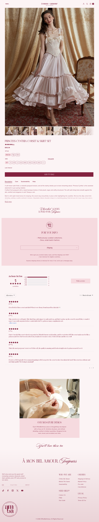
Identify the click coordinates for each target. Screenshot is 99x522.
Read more (8, 201)
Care (16, 181)
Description (8, 181)
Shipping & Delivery (84, 479)
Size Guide (62, 500)
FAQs (60, 497)
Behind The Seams (64, 481)
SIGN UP (27, 484)
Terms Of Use (82, 500)
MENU (7, 3)
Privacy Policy (82, 497)
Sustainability (25, 181)
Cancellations (82, 487)
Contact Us (62, 495)
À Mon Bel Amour (64, 479)
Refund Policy (82, 481)
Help (34, 181)
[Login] (83, 4)
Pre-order (81, 484)
